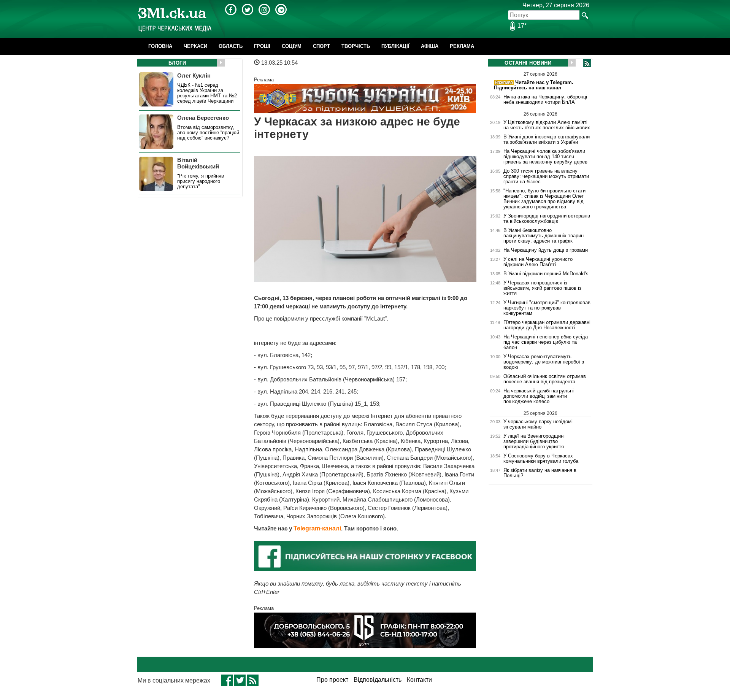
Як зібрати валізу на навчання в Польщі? (539, 473)
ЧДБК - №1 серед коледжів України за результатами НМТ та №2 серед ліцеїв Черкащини (207, 93)
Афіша (429, 46)
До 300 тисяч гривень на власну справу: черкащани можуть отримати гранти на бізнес (546, 176)
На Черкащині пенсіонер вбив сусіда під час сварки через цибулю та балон (545, 342)
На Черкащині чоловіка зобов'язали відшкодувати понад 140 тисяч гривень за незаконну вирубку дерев (545, 157)
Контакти (419, 679)
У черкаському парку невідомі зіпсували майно (538, 424)
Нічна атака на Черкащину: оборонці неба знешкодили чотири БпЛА (545, 99)
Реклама (462, 46)
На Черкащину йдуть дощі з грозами (545, 250)
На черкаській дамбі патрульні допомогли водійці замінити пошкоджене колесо (538, 396)
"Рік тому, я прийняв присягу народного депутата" (200, 181)
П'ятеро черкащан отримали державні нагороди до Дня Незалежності (546, 325)
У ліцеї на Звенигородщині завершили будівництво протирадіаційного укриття (534, 441)
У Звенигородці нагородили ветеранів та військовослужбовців (546, 218)
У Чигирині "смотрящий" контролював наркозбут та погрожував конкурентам (546, 308)
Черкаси (195, 46)
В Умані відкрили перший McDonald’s (546, 273)
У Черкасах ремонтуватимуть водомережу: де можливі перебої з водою (543, 362)
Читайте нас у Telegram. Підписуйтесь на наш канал (533, 84)
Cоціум (292, 46)
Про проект (332, 679)
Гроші (262, 46)
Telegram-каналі (317, 528)
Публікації (395, 46)
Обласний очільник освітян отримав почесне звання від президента (544, 379)
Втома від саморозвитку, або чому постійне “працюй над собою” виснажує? (208, 133)
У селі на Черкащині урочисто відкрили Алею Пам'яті (538, 262)
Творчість (355, 46)
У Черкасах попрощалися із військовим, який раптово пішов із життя (542, 288)
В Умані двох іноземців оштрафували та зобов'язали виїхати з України (546, 139)
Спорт (321, 46)
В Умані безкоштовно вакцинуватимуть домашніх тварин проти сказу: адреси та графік (543, 236)
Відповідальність (378, 679)
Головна (160, 46)
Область (231, 46)
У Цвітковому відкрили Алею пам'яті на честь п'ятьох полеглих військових (546, 124)
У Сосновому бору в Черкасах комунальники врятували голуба (540, 458)
